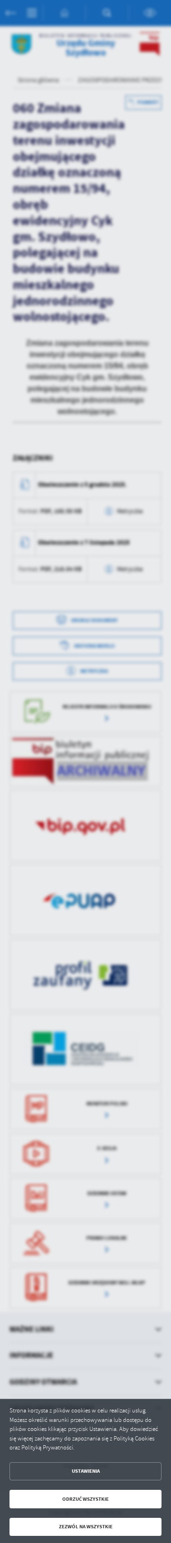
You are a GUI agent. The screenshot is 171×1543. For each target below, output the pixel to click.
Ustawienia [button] (86, 1471)
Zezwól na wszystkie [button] (86, 1526)
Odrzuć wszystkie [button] (85, 1499)
